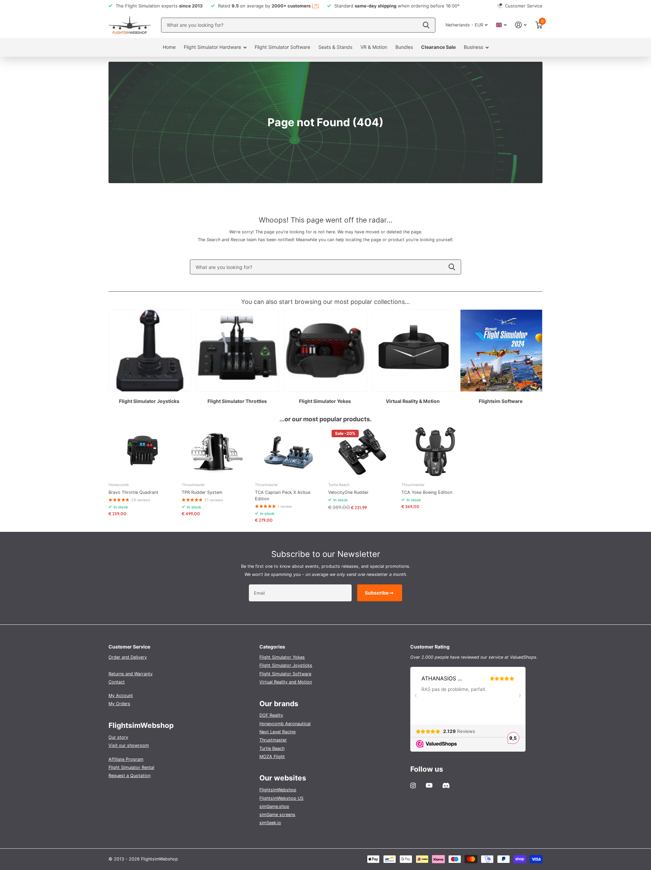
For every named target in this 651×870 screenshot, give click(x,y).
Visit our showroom (128, 745)
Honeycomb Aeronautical (285, 723)
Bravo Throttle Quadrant (133, 492)
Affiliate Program (125, 759)
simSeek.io (270, 822)
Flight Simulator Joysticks (285, 665)
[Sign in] (521, 25)
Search (451, 266)
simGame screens (277, 814)
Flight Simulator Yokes (282, 657)
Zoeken (426, 25)
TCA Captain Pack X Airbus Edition (283, 495)
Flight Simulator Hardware (212, 47)
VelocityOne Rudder (348, 492)
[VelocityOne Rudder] (362, 451)
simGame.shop (274, 806)
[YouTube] (429, 785)
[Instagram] (413, 785)
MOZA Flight (272, 756)
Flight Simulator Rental (131, 767)
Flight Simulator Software (282, 47)
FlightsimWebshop (277, 789)
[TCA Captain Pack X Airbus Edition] (289, 451)
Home (169, 47)
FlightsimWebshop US (281, 798)
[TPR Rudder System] (216, 451)
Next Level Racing (277, 731)
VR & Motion (373, 47)
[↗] (315, 5)
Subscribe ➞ (380, 593)
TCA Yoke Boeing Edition (426, 492)
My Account (120, 695)
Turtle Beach (271, 748)
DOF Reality (271, 715)
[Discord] (446, 785)
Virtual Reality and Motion (285, 681)
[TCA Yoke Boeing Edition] (435, 451)
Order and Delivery (127, 657)
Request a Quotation (129, 775)
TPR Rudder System (202, 492)
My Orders (119, 703)
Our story (118, 737)
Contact (116, 681)
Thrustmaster (273, 739)
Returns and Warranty (130, 673)
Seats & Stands (335, 47)
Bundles (404, 47)
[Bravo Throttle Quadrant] (142, 451)
